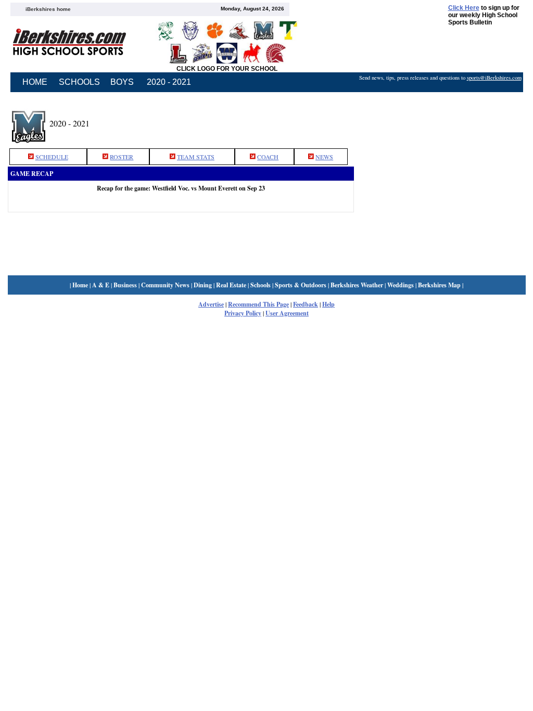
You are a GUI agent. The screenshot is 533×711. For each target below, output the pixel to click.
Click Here (463, 7)
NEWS (324, 157)
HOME (34, 82)
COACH (267, 157)
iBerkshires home (48, 9)
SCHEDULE (51, 157)
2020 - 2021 (169, 82)
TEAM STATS (195, 157)
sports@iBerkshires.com (494, 77)
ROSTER (121, 157)
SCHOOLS (79, 82)
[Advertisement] (440, 121)
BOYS (122, 82)
